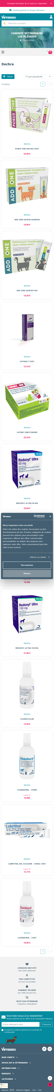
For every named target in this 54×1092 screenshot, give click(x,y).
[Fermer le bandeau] (50, 516)
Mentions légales (23, 1090)
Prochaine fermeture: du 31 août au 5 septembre (27, 3)
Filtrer (10, 76)
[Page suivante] (51, 84)
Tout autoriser (27, 565)
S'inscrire (46, 1024)
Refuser (27, 573)
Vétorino (5, 1090)
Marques (6, 1073)
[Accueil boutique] (9, 16)
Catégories (7, 1079)
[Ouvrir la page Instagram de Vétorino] (49, 1049)
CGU (40, 1090)
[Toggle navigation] (51, 17)
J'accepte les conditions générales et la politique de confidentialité (23, 1031)
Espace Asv (15, 1062)
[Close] (51, 3)
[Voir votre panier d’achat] (50, 52)
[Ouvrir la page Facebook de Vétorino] (44, 1049)
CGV (34, 1090)
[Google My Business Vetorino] (4, 1085)
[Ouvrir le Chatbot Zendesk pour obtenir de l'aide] (50, 1084)
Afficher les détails (38, 557)
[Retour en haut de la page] (50, 1078)
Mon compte (8, 1057)
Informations (9, 1068)
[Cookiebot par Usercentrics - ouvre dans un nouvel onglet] (34, 516)
